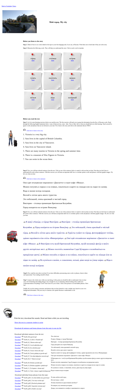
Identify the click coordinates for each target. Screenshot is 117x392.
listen (33, 60)
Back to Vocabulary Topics (9, 6)
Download (18, 337)
